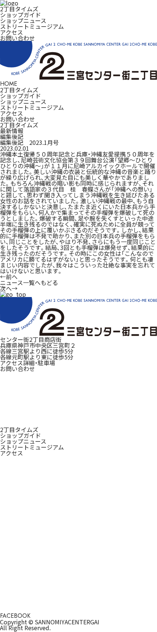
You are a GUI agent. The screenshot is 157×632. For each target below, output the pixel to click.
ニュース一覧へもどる (29, 282)
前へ (9, 276)
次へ (9, 288)
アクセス (11, 32)
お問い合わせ (17, 38)
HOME (8, 84)
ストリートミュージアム (32, 26)
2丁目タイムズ (19, 8)
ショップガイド (20, 14)
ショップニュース (23, 20)
